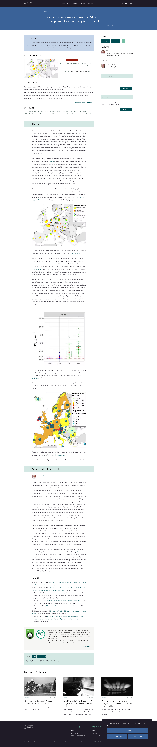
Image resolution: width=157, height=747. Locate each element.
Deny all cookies (117, 737)
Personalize (138, 737)
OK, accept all (127, 730)
